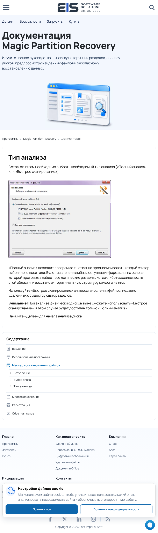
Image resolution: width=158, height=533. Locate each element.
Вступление (22, 373)
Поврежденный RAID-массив (75, 450)
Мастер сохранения (26, 397)
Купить (74, 21)
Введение (19, 349)
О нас (113, 444)
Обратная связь (23, 413)
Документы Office (67, 468)
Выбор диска (22, 380)
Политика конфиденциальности (116, 509)
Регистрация (21, 405)
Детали (8, 21)
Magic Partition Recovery (39, 139)
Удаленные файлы (68, 462)
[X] (64, 519)
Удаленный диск (67, 444)
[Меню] (6, 7)
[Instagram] (93, 519)
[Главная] (79, 7)
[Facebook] (50, 519)
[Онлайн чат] (149, 526)
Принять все (42, 509)
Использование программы (31, 357)
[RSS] (107, 519)
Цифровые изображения (72, 456)
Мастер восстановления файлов (36, 365)
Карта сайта (117, 456)
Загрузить (55, 21)
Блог (112, 450)
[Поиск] (152, 7)
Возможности (30, 21)
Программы (10, 139)
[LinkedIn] (79, 519)
